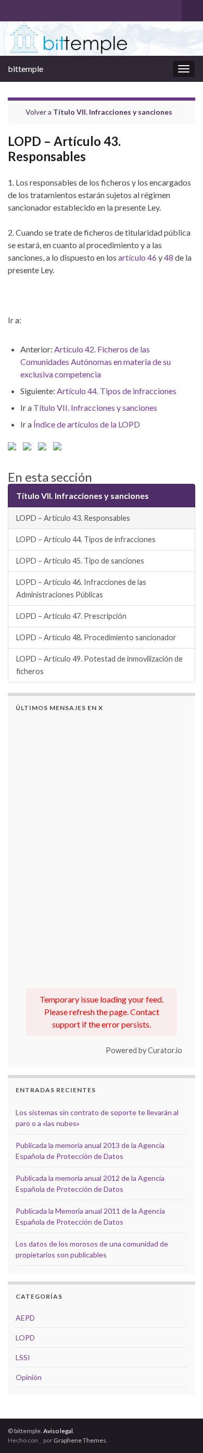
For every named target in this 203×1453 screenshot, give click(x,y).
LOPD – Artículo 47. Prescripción (71, 616)
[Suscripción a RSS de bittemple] (13, 8)
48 (168, 257)
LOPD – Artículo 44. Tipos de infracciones (86, 539)
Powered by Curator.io (144, 1050)
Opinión (29, 1377)
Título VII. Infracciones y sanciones (112, 111)
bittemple (25, 69)
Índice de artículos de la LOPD (86, 424)
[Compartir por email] (59, 448)
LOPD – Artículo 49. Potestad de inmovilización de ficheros (99, 665)
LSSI (23, 1357)
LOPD (25, 1337)
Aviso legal (58, 1431)
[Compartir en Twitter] (29, 448)
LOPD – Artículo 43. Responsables (73, 518)
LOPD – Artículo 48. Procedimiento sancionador (96, 637)
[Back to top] (180, 1430)
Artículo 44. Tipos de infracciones (116, 391)
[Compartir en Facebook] (14, 448)
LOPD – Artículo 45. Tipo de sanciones (80, 560)
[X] (29, 8)
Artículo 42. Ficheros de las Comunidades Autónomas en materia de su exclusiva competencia (95, 361)
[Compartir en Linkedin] (44, 448)
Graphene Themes (80, 1440)
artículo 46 (137, 257)
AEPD (25, 1317)
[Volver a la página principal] (101, 38)
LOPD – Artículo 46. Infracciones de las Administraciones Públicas (81, 588)
